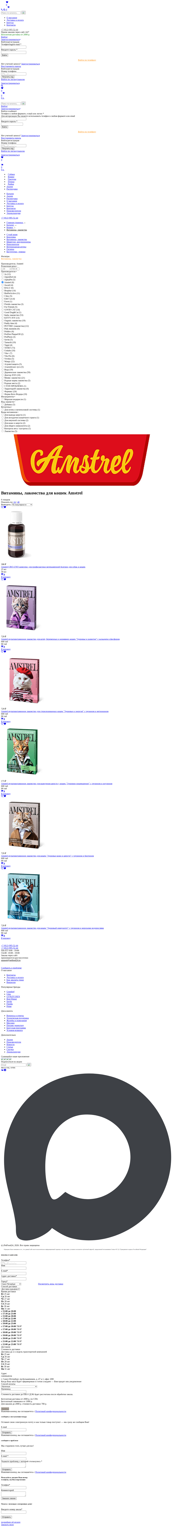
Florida (10, 1004)
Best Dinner (12, 999)
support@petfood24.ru (11, 960)
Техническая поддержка (18, 1018)
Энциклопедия (13, 213)
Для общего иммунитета (17, 426)
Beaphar (10, 290)
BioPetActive (12, 293)
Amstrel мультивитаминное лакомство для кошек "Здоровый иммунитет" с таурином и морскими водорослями (52, 928)
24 (14, 502)
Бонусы (10, 22)
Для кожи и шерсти (14, 423)
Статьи (10, 1047)
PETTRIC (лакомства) (16, 326)
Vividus (9, 359)
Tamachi (10, 342)
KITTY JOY (11, 318)
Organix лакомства (14, 320)
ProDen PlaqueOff (13, 334)
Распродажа (12, 198)
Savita (8, 339)
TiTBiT (9, 348)
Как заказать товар (15, 980)
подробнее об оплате (10, 1522)
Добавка (9, 404)
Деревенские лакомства (17, 372)
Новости (11, 1044)
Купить (5, 1409)
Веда (8, 369)
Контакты (11, 25)
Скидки (10, 1049)
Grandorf (10, 991)
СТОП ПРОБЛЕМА (15, 386)
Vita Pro (9, 356)
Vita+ (8, 353)
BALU (8, 288)
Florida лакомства (13, 304)
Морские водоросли (15, 399)
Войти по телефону (87, 60)
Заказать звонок (8, 1498)
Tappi (8, 345)
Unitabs (9, 350)
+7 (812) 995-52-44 (9, 29)
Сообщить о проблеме (11, 968)
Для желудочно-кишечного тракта (21, 417)
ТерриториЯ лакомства (16, 389)
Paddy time (10, 323)
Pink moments (12, 329)
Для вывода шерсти (15, 415)
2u (7, 274)
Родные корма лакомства (17, 380)
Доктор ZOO (12, 375)
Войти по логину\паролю (13, 79)
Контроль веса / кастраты (17, 428)
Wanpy (9, 361)
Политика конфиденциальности (16, 963)
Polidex (9, 331)
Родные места (12, 383)
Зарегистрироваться (30, 64)
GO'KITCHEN (13, 996)
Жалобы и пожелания (17, 1020)
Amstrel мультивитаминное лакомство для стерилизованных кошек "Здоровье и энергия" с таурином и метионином (54, 711)
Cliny (8, 296)
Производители (14, 211)
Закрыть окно (7, 1524)
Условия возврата (15, 1030)
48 (18, 502)
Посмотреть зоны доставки (50, 1284)
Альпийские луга (14, 367)
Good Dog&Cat (12, 312)
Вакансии (11, 982)
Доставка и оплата (15, 20)
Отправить (6, 1433)
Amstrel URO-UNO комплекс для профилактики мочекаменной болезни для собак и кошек (43, 567)
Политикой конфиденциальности (50, 1411)
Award (8, 285)
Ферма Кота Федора (15, 394)
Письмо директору (15, 1025)
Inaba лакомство (13, 315)
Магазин (11, 1023)
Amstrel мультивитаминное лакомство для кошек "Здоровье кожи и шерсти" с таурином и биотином (47, 856)
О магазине (12, 17)
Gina (9, 994)
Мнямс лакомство (14, 378)
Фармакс (10, 391)
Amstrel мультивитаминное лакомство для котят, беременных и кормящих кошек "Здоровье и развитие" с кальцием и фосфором (60, 639)
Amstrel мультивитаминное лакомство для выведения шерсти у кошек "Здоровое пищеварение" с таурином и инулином (56, 783)
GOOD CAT (12, 309)
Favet (8, 301)
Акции (10, 196)
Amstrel (9, 282)
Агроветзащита (13, 364)
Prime (9, 1006)
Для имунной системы (16, 420)
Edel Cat (9, 299)
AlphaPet (9, 279)
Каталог (10, 193)
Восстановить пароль (11, 66)
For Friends (10, 307)
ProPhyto (9, 337)
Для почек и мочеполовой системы (22, 410)
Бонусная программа (16, 1028)
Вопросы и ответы (15, 1015)
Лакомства (10, 431)
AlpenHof (10, 277)
